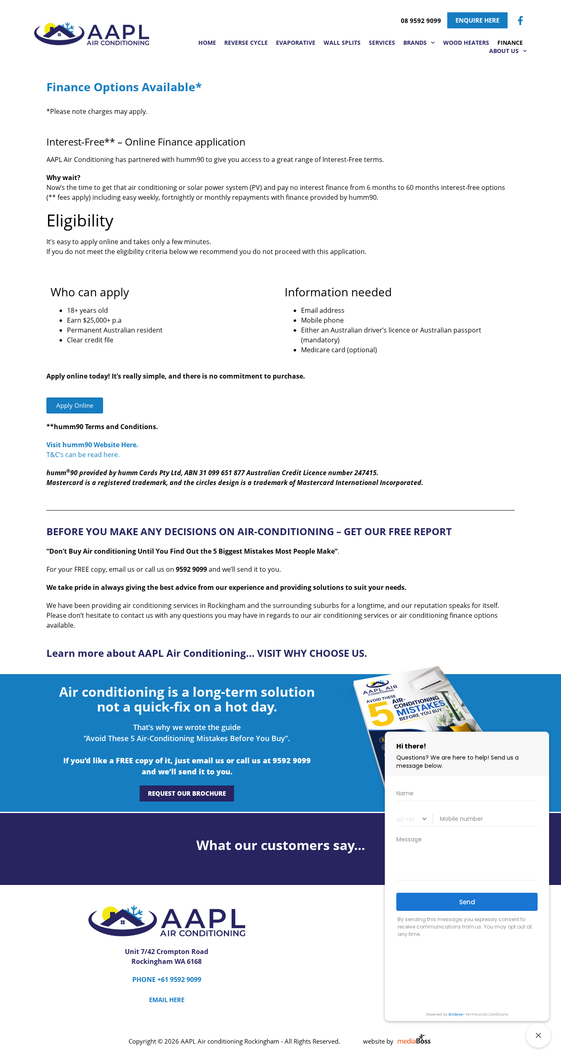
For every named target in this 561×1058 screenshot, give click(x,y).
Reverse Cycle (246, 42)
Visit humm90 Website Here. (92, 444)
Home (207, 42)
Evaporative (295, 42)
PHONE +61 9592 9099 (166, 979)
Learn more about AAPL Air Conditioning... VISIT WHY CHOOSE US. (206, 653)
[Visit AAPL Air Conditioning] (91, 33)
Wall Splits (342, 42)
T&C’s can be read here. (83, 454)
